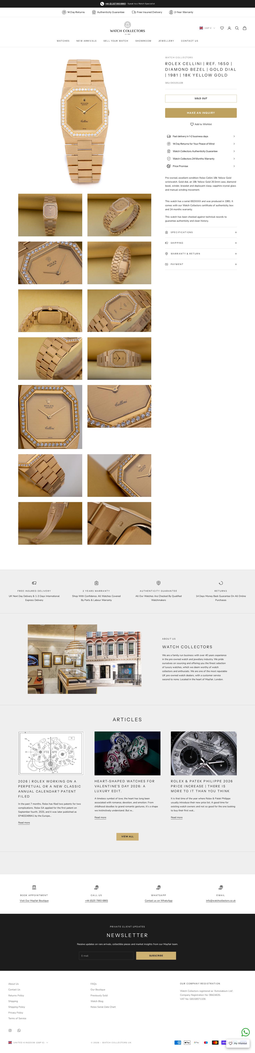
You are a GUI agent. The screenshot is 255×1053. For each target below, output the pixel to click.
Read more (24, 822)
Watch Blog (97, 1001)
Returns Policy (16, 995)
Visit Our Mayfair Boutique (34, 900)
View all (127, 836)
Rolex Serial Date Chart (103, 1007)
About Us (13, 984)
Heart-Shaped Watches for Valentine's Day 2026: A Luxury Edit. (125, 786)
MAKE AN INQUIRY (201, 112)
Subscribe (156, 955)
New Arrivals (86, 41)
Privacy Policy (15, 1012)
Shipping (13, 1001)
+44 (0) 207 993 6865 (115, 3)
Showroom (143, 41)
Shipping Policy (16, 1007)
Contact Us (189, 41)
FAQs (94, 984)
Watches (63, 41)
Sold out (201, 98)
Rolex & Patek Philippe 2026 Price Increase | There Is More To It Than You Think (202, 786)
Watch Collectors (179, 57)
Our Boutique (98, 989)
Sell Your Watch (116, 41)
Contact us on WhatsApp (158, 900)
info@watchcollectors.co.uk (221, 900)
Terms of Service (17, 1018)
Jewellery (166, 41)
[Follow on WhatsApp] (19, 1030)
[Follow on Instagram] (10, 1030)
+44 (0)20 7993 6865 (96, 900)
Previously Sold (99, 995)
